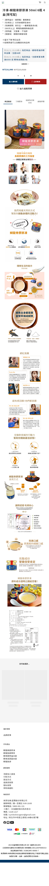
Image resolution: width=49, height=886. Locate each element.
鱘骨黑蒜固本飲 (10, 758)
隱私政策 (7, 785)
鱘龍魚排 (7, 761)
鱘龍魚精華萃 (9, 753)
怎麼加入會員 (9, 774)
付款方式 (7, 776)
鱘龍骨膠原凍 (9, 750)
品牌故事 (7, 735)
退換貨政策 (8, 782)
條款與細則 (8, 788)
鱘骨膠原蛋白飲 (10, 756)
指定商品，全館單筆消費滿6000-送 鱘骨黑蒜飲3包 (24, 58)
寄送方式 (7, 779)
